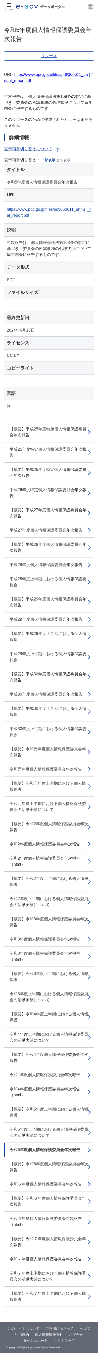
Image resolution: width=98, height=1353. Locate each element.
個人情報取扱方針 (49, 1335)
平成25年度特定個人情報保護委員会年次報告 (48, 452)
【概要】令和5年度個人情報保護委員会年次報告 (49, 1167)
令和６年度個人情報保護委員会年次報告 (46, 1184)
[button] (90, 6)
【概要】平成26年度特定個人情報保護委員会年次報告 (48, 472)
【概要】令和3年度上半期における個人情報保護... (49, 976)
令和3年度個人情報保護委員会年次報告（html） (45, 956)
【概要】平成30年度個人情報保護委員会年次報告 (48, 677)
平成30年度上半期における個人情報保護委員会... (48, 732)
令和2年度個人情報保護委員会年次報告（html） (45, 861)
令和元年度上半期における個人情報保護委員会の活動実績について (48, 806)
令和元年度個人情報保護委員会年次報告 (46, 769)
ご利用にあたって (59, 1329)
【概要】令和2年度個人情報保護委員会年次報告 (49, 827)
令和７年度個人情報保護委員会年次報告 (46, 1259)
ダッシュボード (35, 1341)
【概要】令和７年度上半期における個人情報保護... (48, 1296)
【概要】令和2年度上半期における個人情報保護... (49, 881)
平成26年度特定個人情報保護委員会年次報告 (48, 493)
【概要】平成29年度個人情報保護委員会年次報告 (48, 602)
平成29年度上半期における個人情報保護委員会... (48, 657)
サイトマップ (64, 1341)
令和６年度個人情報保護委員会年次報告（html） (46, 1221)
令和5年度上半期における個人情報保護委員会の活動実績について (49, 1132)
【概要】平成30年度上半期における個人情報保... (48, 711)
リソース (49, 56)
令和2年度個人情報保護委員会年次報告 (45, 844)
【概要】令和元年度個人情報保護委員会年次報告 (48, 752)
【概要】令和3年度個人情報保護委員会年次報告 (49, 922)
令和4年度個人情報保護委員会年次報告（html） (45, 1092)
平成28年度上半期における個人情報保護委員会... (48, 582)
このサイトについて (23, 1329)
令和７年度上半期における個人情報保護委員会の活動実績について (48, 1276)
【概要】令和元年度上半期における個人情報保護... (48, 786)
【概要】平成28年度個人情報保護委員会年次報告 (48, 547)
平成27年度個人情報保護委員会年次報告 (46, 530)
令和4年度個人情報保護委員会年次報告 (45, 1075)
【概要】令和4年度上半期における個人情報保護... (49, 1017)
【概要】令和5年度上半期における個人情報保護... (49, 1112)
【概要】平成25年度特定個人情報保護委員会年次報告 (48, 432)
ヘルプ (85, 1329)
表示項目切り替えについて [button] (28, 149)
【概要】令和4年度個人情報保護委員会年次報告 (49, 1057)
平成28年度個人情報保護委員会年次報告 (46, 565)
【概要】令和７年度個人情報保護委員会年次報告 (48, 1242)
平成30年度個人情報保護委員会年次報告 (46, 694)
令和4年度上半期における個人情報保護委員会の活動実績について (49, 1037)
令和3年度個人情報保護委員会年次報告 (45, 939)
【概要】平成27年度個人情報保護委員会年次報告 (48, 513)
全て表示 (63, 160)
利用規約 (22, 1335)
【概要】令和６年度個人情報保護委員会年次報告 (48, 1201)
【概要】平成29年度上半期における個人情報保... (48, 636)
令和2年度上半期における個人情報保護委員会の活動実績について (49, 902)
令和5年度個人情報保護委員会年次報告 (45, 1150)
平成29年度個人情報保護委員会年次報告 (46, 619)
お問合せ (76, 1335)
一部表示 (48, 160)
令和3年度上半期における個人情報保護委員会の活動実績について (49, 997)
